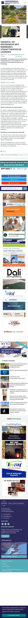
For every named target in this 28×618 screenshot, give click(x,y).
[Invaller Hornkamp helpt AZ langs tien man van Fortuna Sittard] (4, 405)
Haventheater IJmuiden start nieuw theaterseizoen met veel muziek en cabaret (18, 410)
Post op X (15, 179)
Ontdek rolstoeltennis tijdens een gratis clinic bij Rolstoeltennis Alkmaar (18, 385)
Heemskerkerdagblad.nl (11, 1)
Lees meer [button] (17, 611)
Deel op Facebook (15, 176)
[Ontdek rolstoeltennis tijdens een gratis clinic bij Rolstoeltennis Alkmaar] (4, 385)
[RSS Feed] (8, 524)
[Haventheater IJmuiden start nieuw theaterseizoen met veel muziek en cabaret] (4, 411)
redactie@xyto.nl (7, 516)
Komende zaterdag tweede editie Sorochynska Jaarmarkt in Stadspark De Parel (18, 365)
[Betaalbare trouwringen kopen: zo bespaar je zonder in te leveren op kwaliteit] (4, 392)
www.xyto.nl (6, 518)
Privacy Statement (6, 566)
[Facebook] (2, 524)
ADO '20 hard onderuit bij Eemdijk (18, 370)
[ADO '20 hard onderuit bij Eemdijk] (4, 372)
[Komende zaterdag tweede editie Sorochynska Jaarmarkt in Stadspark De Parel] (4, 366)
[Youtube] (5, 524)
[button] (0, 31)
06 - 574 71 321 (20, 169)
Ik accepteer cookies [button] (14, 615)
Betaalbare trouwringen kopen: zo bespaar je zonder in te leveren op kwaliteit (19, 391)
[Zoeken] (25, 188)
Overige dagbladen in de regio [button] (9, 556)
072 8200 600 (6, 514)
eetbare (4, 151)
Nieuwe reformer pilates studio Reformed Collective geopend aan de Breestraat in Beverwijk (19, 397)
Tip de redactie (15, 183)
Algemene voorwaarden (7, 561)
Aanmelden (5, 536)
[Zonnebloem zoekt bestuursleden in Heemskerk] (4, 379)
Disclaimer (4, 563)
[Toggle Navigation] (25, 2)
